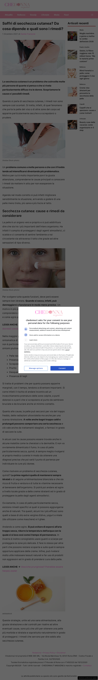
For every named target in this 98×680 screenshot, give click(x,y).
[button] (49, 340)
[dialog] (49, 340)
